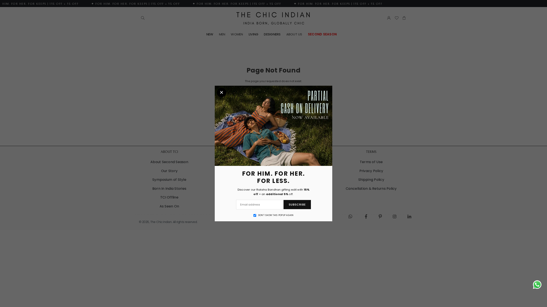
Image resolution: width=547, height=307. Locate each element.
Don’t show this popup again (276, 215)
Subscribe (297, 205)
